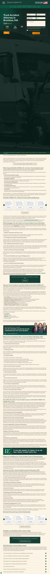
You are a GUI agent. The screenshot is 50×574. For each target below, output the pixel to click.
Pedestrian (6, 316)
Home (5, 155)
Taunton (7, 153)
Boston (20, 152)
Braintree (30, 152)
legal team (43, 273)
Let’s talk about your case (25, 541)
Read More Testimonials (25, 526)
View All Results (25, 212)
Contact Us (25, 280)
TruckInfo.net (16, 225)
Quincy (37, 152)
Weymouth (40, 152)
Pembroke (23, 152)
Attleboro (26, 152)
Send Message (36, 32)
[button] (4, 205)
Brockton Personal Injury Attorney (11, 155)
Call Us (6, 32)
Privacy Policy (34, 30)
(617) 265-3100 (39, 2)
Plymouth (44, 152)
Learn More (8, 207)
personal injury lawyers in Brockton (31, 219)
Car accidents (6, 313)
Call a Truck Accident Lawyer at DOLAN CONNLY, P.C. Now (25, 163)
